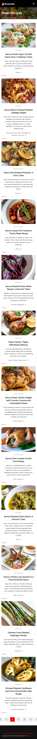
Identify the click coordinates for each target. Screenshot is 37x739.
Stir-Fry (17, 193)
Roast (18, 72)
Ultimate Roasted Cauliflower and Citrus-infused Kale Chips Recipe (18, 691)
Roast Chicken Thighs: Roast (18, 360)
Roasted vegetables (17, 304)
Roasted (18, 651)
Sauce (18, 539)
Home (3, 18)
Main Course (18, 595)
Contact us (7, 733)
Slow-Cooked (17, 479)
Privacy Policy (28, 733)
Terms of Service (17, 733)
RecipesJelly (31, 736)
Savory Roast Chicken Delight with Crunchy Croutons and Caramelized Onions (18, 400)
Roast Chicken (17, 421)
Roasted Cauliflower (17, 709)
